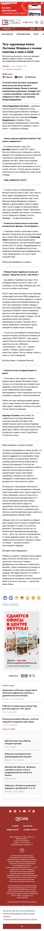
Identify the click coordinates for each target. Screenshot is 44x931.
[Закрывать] (41, 907)
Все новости (7, 34)
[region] (22, 918)
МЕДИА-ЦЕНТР (13, 830)
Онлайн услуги (30, 830)
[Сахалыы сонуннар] (28, 22)
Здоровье (8, 760)
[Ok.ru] (26, 676)
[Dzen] (19, 77)
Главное (5, 66)
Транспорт (8, 791)
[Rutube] (29, 811)
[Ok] (15, 811)
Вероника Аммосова (14, 69)
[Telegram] (29, 676)
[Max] (33, 811)
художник (14, 604)
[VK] (10, 811)
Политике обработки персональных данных (20, 919)
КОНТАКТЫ (27, 826)
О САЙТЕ (15, 826)
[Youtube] (24, 811)
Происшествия (23, 34)
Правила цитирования (26, 881)
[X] (33, 676)
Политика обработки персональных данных (22, 902)
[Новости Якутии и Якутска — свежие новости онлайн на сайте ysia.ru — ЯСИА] (11, 22)
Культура (5, 699)
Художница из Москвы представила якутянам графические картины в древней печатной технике (19, 693)
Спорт (36, 34)
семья (5, 604)
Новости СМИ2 (8, 729)
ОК (22, 926)
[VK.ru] (22, 676)
